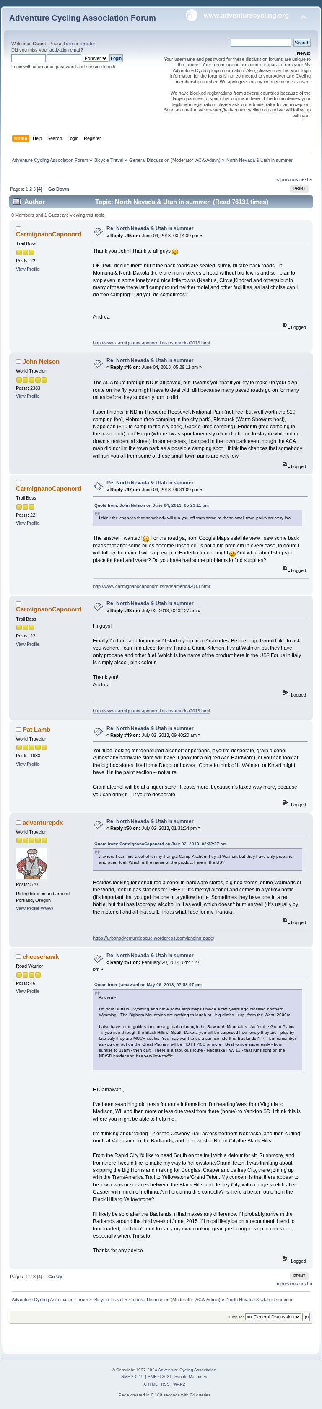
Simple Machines (190, 1376)
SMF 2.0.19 (132, 1376)
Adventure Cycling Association (187, 1370)
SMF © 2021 (160, 1376)
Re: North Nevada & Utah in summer (150, 228)
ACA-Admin (207, 160)
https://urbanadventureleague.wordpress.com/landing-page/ (153, 937)
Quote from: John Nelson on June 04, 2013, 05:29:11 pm (151, 505)
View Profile (27, 269)
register (87, 43)
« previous (287, 179)
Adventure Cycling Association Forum (82, 17)
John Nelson (41, 361)
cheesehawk (41, 956)
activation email (64, 49)
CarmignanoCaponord (48, 234)
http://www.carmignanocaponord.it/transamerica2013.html (151, 342)
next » (305, 179)
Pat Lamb (36, 729)
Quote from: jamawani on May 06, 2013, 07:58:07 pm (148, 984)
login (68, 43)
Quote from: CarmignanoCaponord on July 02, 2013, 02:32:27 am (160, 844)
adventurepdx (43, 822)
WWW (47, 908)
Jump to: (235, 1317)
